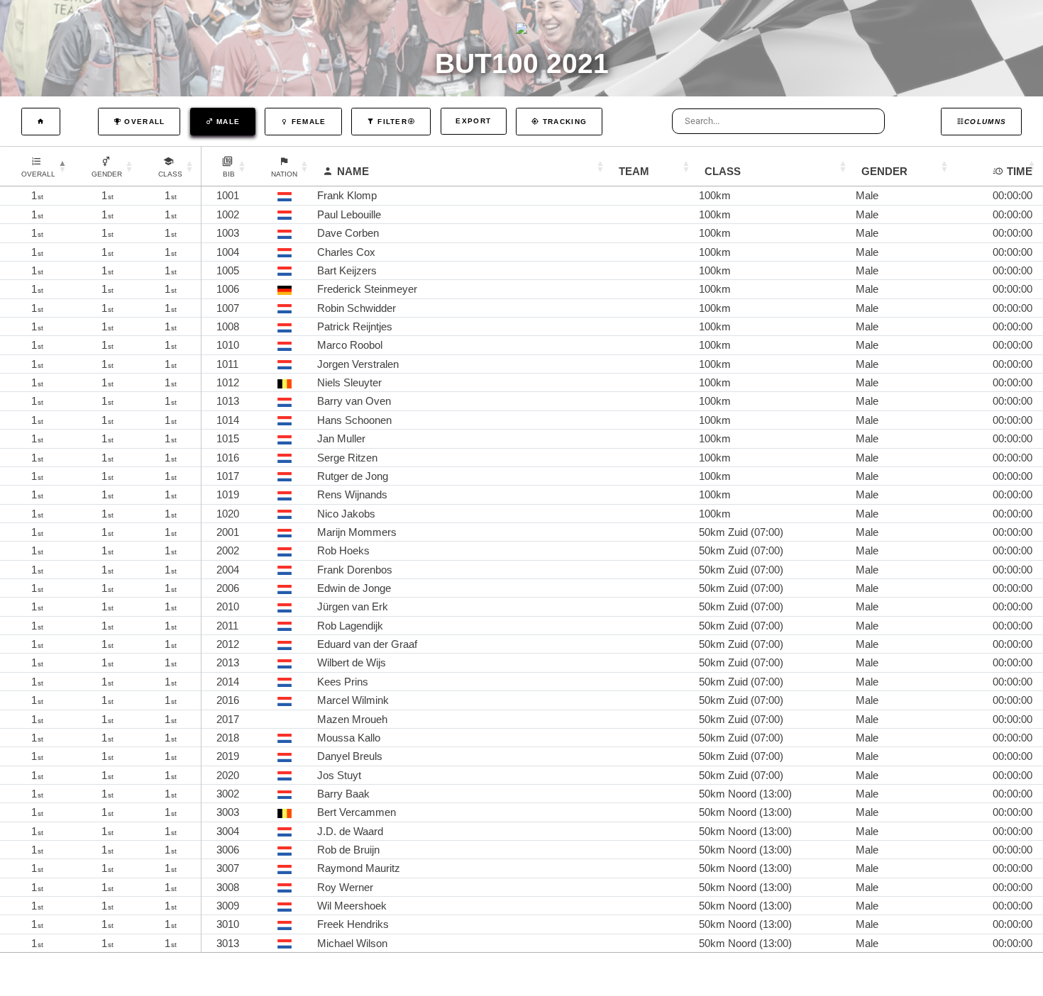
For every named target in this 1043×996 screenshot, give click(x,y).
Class (723, 171)
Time (1019, 171)
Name (353, 171)
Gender (884, 171)
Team (634, 171)
